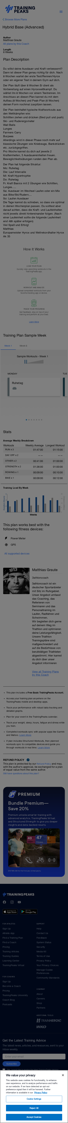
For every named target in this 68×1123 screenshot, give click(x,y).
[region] (34, 1096)
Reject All (34, 1108)
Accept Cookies (34, 1117)
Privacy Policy (40, 1092)
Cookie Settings (34, 1099)
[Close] (62, 1075)
